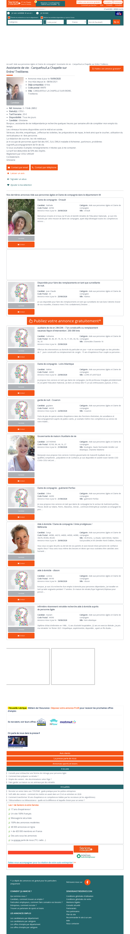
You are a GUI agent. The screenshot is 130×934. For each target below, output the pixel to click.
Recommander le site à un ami (78, 917)
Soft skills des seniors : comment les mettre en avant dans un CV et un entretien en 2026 (45, 794)
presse (17, 840)
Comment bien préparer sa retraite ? (23, 776)
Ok (118, 22)
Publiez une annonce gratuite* (89, 2)
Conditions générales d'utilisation (79, 896)
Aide (102, 5)
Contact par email (19, 167)
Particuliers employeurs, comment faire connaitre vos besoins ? (36, 902)
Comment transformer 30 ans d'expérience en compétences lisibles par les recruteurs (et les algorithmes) (52, 797)
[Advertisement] (65, 44)
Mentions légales (73, 902)
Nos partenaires (72, 911)
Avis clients (65, 753)
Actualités (118, 5)
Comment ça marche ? (89, 5)
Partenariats (71, 908)
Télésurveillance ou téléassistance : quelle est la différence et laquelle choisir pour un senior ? (47, 800)
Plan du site (71, 914)
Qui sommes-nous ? (18, 896)
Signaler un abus (18, 179)
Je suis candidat (22, 13)
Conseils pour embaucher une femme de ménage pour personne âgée (37, 773)
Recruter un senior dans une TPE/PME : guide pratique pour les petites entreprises (42, 791)
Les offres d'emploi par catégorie (23, 927)
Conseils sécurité (73, 905)
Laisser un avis (17, 173)
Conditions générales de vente (78, 899)
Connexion (118, 2)
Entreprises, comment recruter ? (23, 905)
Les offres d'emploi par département (25, 924)
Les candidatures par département (24, 918)
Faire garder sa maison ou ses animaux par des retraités (32, 782)
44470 (43, 87)
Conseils (109, 5)
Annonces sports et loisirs (65, 763)
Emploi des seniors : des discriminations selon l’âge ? (30, 779)
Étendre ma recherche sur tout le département (24, 17)
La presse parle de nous (65, 758)
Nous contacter (72, 923)
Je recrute (44, 13)
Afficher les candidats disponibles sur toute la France (59, 17)
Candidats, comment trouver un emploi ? (27, 899)
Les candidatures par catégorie (23, 921)
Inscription (108, 2)
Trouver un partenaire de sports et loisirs (27, 908)
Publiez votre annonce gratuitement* (67, 320)
